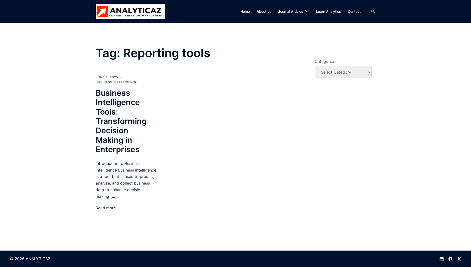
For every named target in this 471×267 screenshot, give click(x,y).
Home (245, 11)
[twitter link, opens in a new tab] (459, 258)
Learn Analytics (328, 11)
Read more (106, 207)
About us (264, 11)
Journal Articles (290, 11)
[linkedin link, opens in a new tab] (442, 258)
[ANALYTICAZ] (130, 11)
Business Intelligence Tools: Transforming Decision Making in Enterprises (121, 121)
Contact (354, 11)
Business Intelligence (116, 82)
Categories (325, 61)
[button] (373, 11)
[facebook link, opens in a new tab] (450, 258)
